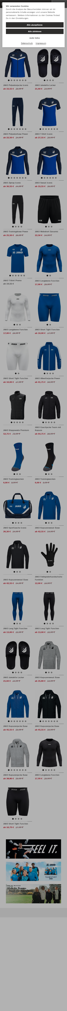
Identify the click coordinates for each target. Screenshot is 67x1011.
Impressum (41, 43)
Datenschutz (27, 43)
